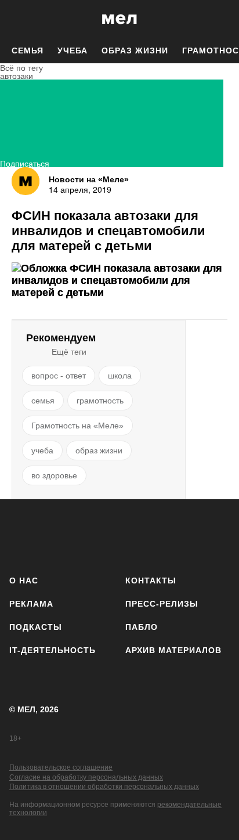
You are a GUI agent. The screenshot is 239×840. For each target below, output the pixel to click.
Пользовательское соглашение (61, 767)
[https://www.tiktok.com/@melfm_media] (119, 534)
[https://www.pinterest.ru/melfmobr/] (152, 534)
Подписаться (24, 162)
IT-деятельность (52, 650)
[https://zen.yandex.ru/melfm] (54, 534)
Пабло (141, 627)
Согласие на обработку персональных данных (86, 777)
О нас (23, 580)
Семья (28, 50)
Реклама (31, 603)
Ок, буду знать (83, 235)
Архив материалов (173, 650)
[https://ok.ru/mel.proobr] (184, 534)
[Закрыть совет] (190, 178)
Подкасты (35, 627)
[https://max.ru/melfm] (217, 534)
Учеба (72, 50)
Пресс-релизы (161, 603)
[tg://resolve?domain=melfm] (21, 534)
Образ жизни (135, 50)
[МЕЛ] (119, 19)
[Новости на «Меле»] (25, 181)
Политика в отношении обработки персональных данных (104, 787)
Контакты (150, 580)
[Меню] (221, 19)
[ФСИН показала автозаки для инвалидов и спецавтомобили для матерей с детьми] (119, 280)
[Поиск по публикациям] (17, 19)
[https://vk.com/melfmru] (86, 534)
